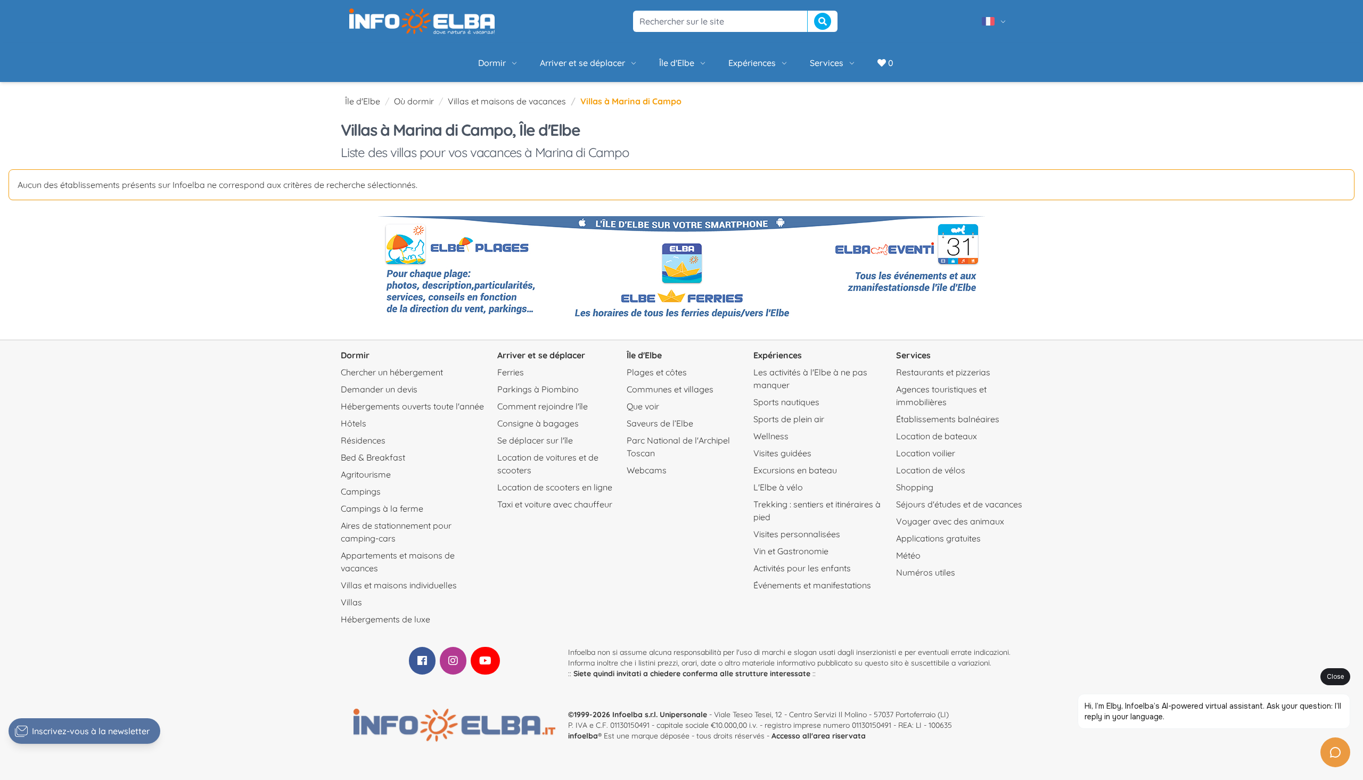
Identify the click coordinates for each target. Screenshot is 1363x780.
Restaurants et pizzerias (943, 372)
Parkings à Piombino (538, 389)
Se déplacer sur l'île (535, 440)
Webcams (647, 470)
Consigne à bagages (538, 423)
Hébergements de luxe (385, 619)
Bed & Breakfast (373, 457)
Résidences (363, 440)
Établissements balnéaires (947, 419)
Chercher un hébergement (392, 372)
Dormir (492, 63)
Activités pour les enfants (802, 568)
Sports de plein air (788, 419)
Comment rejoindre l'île (542, 406)
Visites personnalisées (796, 534)
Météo (908, 555)
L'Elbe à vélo (778, 487)
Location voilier (925, 453)
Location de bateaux (936, 436)
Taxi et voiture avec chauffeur (554, 504)
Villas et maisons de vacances (507, 101)
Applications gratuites (938, 538)
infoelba (583, 736)
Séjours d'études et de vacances (959, 504)
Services (826, 63)
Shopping (914, 487)
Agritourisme (366, 474)
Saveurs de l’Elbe (660, 423)
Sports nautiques (786, 402)
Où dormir (414, 101)
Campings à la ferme (382, 508)
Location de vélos (930, 470)
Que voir (643, 406)
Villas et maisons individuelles (399, 585)
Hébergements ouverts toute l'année (412, 406)
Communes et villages (670, 389)
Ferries (510, 372)
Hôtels (353, 423)
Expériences (752, 63)
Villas (351, 602)
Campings (361, 491)
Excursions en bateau (795, 470)
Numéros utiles (925, 572)
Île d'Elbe (676, 63)
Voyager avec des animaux (950, 521)
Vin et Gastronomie (790, 551)
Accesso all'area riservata (818, 736)
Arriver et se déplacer (582, 63)
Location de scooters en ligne (554, 487)
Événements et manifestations (812, 585)
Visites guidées (782, 453)
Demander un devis (379, 389)
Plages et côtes (657, 372)
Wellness (771, 436)
